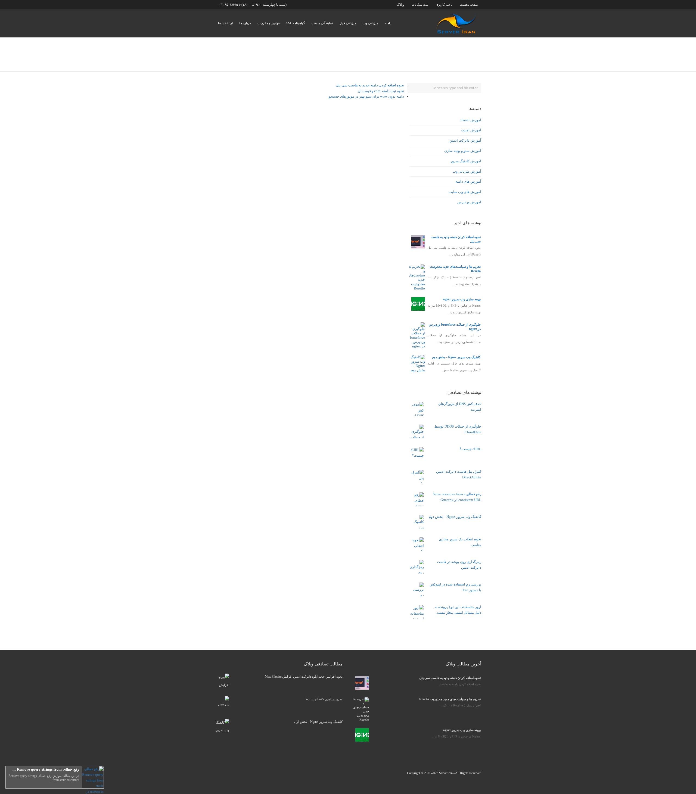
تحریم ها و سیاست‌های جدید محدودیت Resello (450, 699)
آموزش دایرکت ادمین (465, 140)
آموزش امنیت (471, 130)
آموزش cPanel (470, 120)
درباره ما (245, 23)
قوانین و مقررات (268, 23)
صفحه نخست (469, 5)
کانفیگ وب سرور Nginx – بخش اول (318, 722)
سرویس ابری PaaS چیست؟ (324, 699)
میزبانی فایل (347, 23)
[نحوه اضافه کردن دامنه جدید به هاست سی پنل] (418, 247)
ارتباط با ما (225, 23)
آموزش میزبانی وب (467, 171)
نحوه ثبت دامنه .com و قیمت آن (381, 91)
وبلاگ (400, 5)
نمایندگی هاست (322, 23)
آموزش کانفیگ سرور (465, 161)
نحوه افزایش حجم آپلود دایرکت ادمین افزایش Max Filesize (304, 676)
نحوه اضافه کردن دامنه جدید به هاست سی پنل (370, 85)
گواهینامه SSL (295, 23)
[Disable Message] (9, 784)
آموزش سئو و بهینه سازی (462, 151)
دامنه (388, 23)
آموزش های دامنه (468, 181)
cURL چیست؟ (470, 449)
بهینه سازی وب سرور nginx (462, 299)
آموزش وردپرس (469, 202)
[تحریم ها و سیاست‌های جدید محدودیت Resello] (416, 288)
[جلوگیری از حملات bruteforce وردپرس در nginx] (417, 346)
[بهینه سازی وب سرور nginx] (418, 309)
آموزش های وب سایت (465, 192)
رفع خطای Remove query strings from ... (46, 769)
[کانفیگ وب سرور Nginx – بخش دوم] (417, 370)
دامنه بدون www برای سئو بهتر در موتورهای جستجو (366, 96)
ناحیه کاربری (444, 5)
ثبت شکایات (419, 5)
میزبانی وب (370, 23)
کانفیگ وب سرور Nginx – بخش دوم (456, 357)
